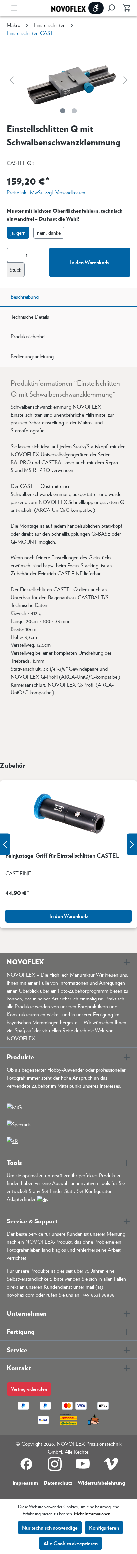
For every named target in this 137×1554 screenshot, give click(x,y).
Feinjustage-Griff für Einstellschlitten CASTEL (62, 856)
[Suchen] (111, 8)
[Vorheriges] (12, 79)
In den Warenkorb (89, 262)
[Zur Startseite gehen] (68, 8)
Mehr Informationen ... (94, 1513)
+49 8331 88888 (98, 1294)
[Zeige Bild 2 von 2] (74, 110)
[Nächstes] (125, 79)
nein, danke (49, 232)
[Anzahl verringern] (14, 255)
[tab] (68, 297)
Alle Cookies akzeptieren (70, 1543)
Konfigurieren (104, 1527)
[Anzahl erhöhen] (39, 255)
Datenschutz (57, 1482)
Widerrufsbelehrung (101, 1482)
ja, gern (18, 232)
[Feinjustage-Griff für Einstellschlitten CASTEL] (68, 813)
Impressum (25, 1482)
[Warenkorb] (124, 8)
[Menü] (14, 8)
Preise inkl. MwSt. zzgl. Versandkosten (46, 192)
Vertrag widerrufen (29, 1388)
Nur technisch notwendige (50, 1527)
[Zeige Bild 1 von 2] (62, 110)
